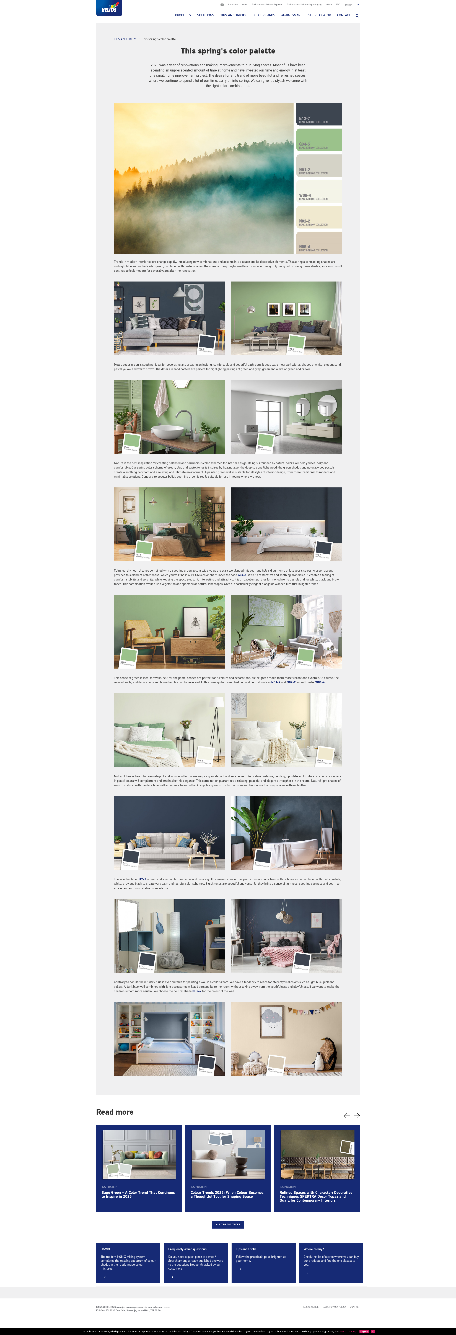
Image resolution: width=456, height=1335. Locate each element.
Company (233, 4)
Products (183, 15)
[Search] (357, 15)
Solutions (205, 15)
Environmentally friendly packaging (304, 4)
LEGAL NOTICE (311, 1307)
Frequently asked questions (187, 1249)
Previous (347, 1115)
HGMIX (329, 4)
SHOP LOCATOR (319, 15)
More (343, 1331)
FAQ (338, 4)
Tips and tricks (246, 1249)
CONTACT (344, 15)
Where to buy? (314, 1249)
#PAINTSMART (291, 15)
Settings (352, 1331)
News (244, 4)
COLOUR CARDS (264, 15)
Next (357, 1115)
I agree (364, 1331)
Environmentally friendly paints (267, 4)
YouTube (222, 4)
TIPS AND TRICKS (233, 15)
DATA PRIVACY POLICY (334, 1307)
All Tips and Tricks (228, 1224)
